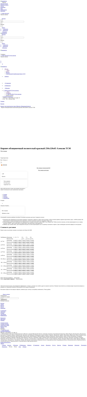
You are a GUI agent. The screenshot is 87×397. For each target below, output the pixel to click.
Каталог (2, 303)
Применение (6, 198)
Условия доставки (5, 324)
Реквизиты (3, 318)
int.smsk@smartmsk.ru (8, 96)
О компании (3, 310)
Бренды (2, 305)
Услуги (2, 307)
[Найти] (2, 26)
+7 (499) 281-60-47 (5, 13)
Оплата (5, 195)
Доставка (5, 197)
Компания (3, 308)
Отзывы (5, 194)
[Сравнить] (1, 153)
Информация (4, 315)
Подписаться (3, 299)
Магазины (3, 319)
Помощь (2, 320)
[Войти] (1, 59)
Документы (3, 314)
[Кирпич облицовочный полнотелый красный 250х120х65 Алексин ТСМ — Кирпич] (42, 127)
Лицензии (3, 311)
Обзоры (2, 327)
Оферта (2, 343)
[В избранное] (1, 151)
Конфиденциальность (6, 342)
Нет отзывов (4, 151)
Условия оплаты (4, 322)
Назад (7, 70)
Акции (2, 304)
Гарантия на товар (5, 325)
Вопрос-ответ (4, 326)
